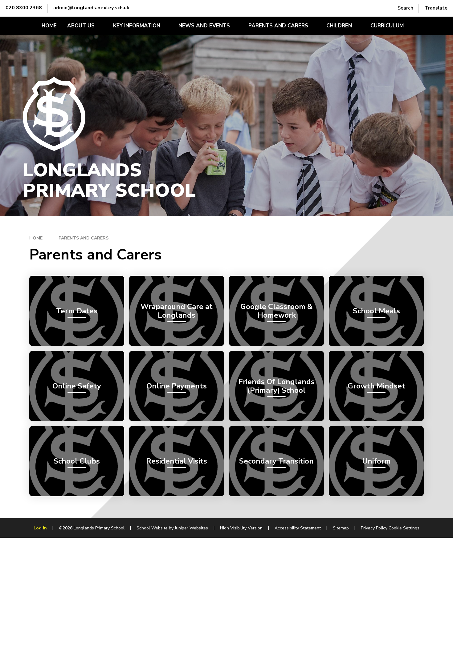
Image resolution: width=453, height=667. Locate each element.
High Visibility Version (241, 528)
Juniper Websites (191, 528)
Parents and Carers (83, 238)
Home (36, 238)
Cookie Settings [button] (404, 528)
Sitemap (341, 528)
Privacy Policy (374, 528)
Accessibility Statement (298, 528)
